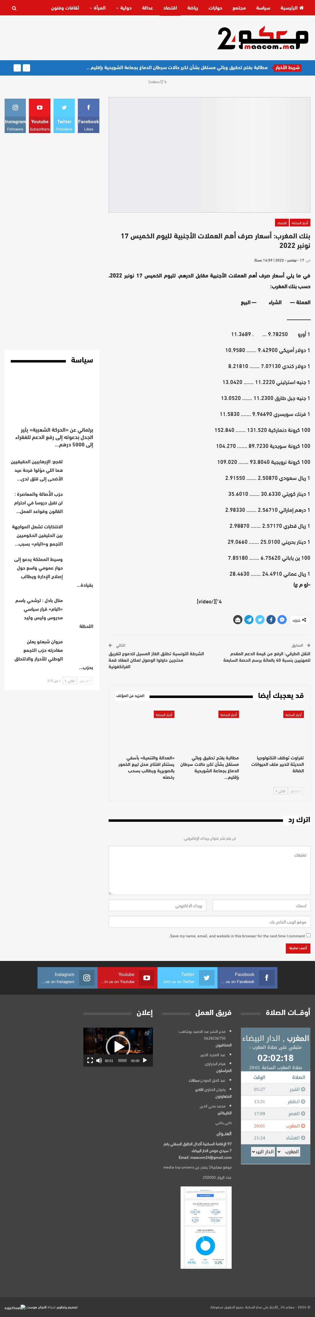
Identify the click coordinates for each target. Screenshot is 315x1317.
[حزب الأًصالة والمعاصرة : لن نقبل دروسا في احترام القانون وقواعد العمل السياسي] (80, 500)
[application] (118, 1047)
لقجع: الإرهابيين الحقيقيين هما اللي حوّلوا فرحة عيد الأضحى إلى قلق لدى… (37, 471)
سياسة (263, 8)
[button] (118, 1047)
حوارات (215, 8)
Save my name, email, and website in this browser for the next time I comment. (237, 935)
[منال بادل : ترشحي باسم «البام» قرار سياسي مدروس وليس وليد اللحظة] (80, 606)
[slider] (122, 1060)
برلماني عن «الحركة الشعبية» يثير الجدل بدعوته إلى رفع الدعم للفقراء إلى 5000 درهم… (54, 438)
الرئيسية (289, 8)
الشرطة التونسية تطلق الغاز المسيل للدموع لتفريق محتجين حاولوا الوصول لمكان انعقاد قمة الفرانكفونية (156, 660)
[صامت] (99, 1060)
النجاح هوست (36, 1306)
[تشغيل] (145, 1060)
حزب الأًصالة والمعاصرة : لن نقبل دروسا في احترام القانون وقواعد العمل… (38, 503)
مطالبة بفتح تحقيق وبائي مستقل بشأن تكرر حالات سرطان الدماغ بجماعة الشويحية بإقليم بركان (173, 67)
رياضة (192, 8)
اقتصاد (170, 8)
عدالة (147, 8)
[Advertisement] (117, 37)
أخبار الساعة (300, 222)
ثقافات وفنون (65, 8)
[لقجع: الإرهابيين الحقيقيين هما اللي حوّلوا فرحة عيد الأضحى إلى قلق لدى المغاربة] (80, 467)
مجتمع (239, 8)
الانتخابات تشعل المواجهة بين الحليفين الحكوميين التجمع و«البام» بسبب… (37, 536)
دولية (126, 8)
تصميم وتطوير (67, 1306)
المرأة (100, 8)
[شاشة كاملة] (90, 1060)
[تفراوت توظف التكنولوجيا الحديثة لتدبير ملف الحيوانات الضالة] (274, 731)
